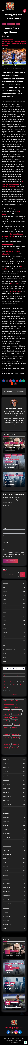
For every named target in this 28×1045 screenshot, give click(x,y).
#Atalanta (6, 41)
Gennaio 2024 (6, 887)
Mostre (4, 624)
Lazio (17, 724)
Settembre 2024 (7, 854)
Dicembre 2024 (6, 842)
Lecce (6, 727)
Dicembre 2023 (6, 891)
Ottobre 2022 (6, 920)
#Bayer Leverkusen (14, 41)
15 (23, 678)
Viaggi (4, 661)
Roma (16, 737)
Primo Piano (11, 24)
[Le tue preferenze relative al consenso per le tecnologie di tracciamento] (25, 1042)
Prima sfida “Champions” (13, 445)
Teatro (4, 653)
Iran (6, 720)
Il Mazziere (9, 973)
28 (20, 684)
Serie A (17, 740)
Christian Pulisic (15, 291)
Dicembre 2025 (6, 792)
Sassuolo (7, 740)
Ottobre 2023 (6, 899)
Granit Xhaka (10, 251)
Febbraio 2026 (6, 784)
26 (14, 684)
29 (23, 684)
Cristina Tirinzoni (12, 481)
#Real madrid (5, 45)
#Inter (3, 43)
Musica (12, 475)
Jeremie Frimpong (8, 236)
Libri (4, 616)
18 (10, 681)
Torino (7, 744)
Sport (18, 24)
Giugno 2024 (6, 866)
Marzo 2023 (6, 912)
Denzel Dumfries (7, 244)
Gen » (15, 694)
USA (6, 747)
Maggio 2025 (6, 821)
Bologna (7, 707)
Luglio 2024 (5, 862)
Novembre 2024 (7, 846)
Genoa (7, 717)
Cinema (4, 603)
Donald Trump (17, 710)
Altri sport (5, 583)
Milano (7, 730)
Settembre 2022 (7, 924)
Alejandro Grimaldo (16, 234)
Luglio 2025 (5, 813)
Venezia (14, 747)
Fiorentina (17, 714)
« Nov (12, 694)
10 (7, 678)
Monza (15, 730)
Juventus (8, 724)
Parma (7, 737)
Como (6, 710)
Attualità (7, 455)
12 (13, 678)
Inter (15, 717)
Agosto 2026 (6, 759)
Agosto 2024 (6, 858)
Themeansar (14, 1042)
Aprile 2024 (5, 875)
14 (20, 678)
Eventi (4, 607)
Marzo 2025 (6, 829)
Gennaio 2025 (6, 837)
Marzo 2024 (6, 879)
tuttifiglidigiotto (13, 14)
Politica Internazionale (11, 459)
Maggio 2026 (6, 771)
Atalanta (19, 700)
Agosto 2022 (6, 928)
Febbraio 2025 (6, 833)
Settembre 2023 (7, 903)
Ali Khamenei (8, 700)
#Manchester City (17, 43)
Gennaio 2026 (6, 788)
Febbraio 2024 (6, 883)
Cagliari (17, 707)
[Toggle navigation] (3, 11)
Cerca (5, 569)
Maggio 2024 (6, 870)
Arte (6, 475)
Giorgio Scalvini (14, 184)
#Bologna (23, 41)
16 (4, 681)
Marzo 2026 (6, 780)
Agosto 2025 (6, 808)
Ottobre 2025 (6, 800)
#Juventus (9, 43)
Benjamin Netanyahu (10, 704)
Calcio (4, 24)
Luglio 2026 (5, 763)
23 (4, 684)
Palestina (8, 457)
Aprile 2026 (5, 775)
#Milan (24, 43)
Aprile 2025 (5, 825)
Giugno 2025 (6, 817)
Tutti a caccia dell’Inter (13, 1007)
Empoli (7, 714)
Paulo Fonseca (15, 284)
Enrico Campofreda (12, 464)
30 (4, 687)
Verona (7, 751)
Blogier (19, 1040)
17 (7, 681)
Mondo (20, 455)
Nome (5, 528)
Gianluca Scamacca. (8, 186)
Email (5, 535)
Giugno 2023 (6, 908)
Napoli (7, 734)
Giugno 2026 (6, 767)
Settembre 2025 (7, 804)
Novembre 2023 (7, 895)
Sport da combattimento (9, 649)
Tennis (4, 657)
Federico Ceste (10, 36)
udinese (15, 744)
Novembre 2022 (7, 916)
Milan (15, 727)
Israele (14, 455)
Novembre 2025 (7, 796)
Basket (4, 595)
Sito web (5, 543)
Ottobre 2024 (6, 850)
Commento (6, 505)
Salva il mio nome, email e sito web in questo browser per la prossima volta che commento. (13, 554)
